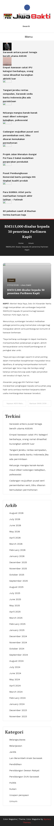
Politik (12, 782)
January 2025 (16, 630)
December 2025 (18, 562)
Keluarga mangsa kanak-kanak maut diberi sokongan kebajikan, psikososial (20, 116)
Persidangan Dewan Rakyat (24, 770)
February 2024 (17, 698)
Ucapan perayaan (19, 795)
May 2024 (14, 679)
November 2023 (18, 716)
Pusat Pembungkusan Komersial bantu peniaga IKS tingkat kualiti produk (19, 177)
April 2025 (15, 611)
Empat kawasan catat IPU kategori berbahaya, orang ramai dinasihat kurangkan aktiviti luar (18, 73)
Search (26, 26)
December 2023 (18, 710)
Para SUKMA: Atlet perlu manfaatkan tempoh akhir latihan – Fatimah (17, 196)
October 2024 (16, 648)
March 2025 (15, 617)
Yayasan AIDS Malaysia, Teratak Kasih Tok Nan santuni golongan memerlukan (16, 403)
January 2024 (17, 704)
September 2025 (18, 580)
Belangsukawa (17, 739)
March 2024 (16, 691)
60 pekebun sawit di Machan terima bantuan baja (19, 213)
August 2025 (16, 587)
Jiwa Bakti (26, 285)
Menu (29, 36)
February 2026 (17, 550)
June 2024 (15, 673)
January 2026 (16, 556)
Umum (11, 280)
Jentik (12, 752)
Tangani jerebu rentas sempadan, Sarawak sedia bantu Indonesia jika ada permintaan (18, 96)
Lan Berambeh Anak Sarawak (25, 758)
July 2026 (14, 519)
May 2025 (14, 605)
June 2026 (15, 525)
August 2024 (16, 661)
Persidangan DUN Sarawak (24, 776)
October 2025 (16, 574)
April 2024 (15, 685)
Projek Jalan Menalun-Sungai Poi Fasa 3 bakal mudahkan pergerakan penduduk (19, 158)
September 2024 (18, 654)
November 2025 (18, 568)
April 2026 (15, 537)
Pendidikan (15, 764)
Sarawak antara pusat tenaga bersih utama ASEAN (20, 54)
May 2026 (14, 531)
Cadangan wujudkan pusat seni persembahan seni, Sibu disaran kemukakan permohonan (21, 137)
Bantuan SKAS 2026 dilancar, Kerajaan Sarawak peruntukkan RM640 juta (40, 403)
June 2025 (15, 599)
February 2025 (17, 624)
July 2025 (14, 593)
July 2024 (14, 667)
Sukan (12, 789)
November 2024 (18, 642)
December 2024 (18, 636)
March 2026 (15, 543)
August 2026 (16, 513)
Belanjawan (15, 745)
